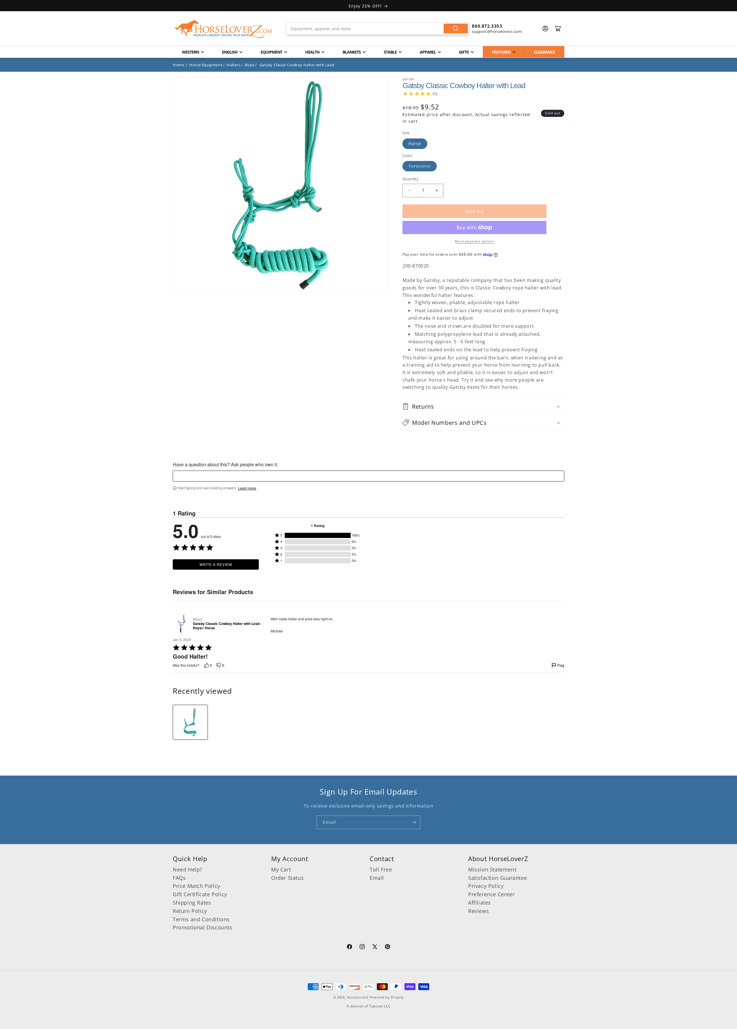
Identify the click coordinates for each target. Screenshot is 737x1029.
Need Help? (187, 869)
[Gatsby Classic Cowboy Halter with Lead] (190, 722)
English (230, 52)
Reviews (478, 910)
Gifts (464, 52)
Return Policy (190, 910)
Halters (233, 64)
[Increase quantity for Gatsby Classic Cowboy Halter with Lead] (436, 190)
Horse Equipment (205, 64)
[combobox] (377, 28)
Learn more (247, 488)
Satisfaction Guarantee (497, 877)
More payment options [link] (474, 241)
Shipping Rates (192, 902)
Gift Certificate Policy (200, 894)
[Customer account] (545, 28)
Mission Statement (492, 869)
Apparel (428, 52)
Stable (390, 52)
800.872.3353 (487, 26)
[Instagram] (362, 947)
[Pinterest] (387, 947)
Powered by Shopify (387, 997)
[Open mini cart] (558, 28)
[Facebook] (349, 947)
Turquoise (420, 166)
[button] (483, 406)
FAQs (179, 877)
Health (312, 52)
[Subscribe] (413, 822)
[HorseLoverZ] (223, 28)
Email (377, 877)
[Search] (456, 28)
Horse (415, 143)
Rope (249, 64)
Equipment (271, 52)
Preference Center (491, 894)
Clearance (544, 52)
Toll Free (381, 869)
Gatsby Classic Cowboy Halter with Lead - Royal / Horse (227, 625)
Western (190, 52)
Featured (501, 52)
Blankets (352, 52)
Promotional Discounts (202, 927)
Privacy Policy (486, 886)
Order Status (287, 877)
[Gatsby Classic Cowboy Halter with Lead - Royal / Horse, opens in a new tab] (182, 624)
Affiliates (479, 902)
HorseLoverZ (357, 997)
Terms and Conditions (201, 919)
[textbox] (368, 476)
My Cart (281, 869)
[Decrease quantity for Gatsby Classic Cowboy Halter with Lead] (409, 190)
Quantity (410, 178)
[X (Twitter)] (374, 947)
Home (178, 64)
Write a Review (216, 564)
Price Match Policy (196, 886)
